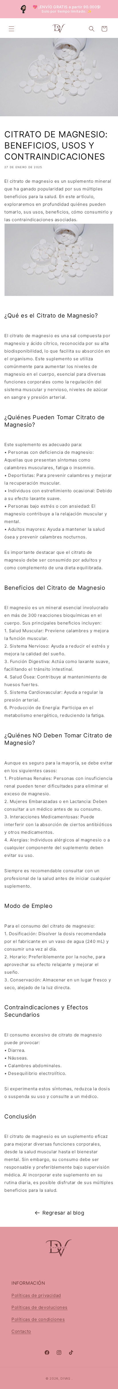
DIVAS (65, 1378)
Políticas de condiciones (38, 1319)
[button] (11, 29)
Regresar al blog (63, 1213)
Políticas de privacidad (36, 1295)
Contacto (21, 1331)
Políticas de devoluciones (39, 1307)
